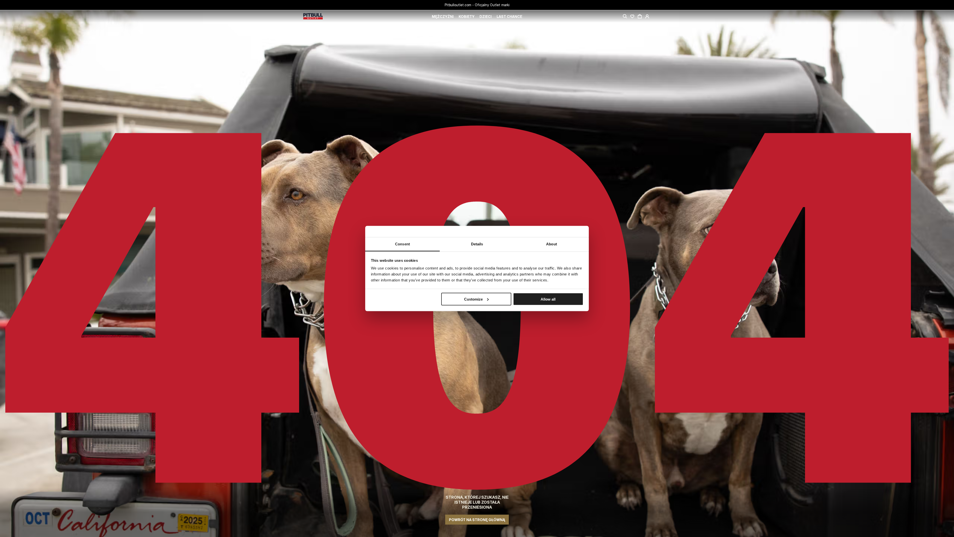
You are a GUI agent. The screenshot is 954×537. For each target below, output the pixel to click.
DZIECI (485, 16)
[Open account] (647, 16)
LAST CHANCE (509, 16)
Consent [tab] (402, 244)
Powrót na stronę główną (477, 520)
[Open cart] (639, 16)
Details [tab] (477, 244)
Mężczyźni (443, 16)
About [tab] (551, 244)
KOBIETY (467, 16)
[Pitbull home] (313, 16)
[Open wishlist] (632, 16)
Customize (473, 299)
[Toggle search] (625, 16)
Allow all (548, 299)
